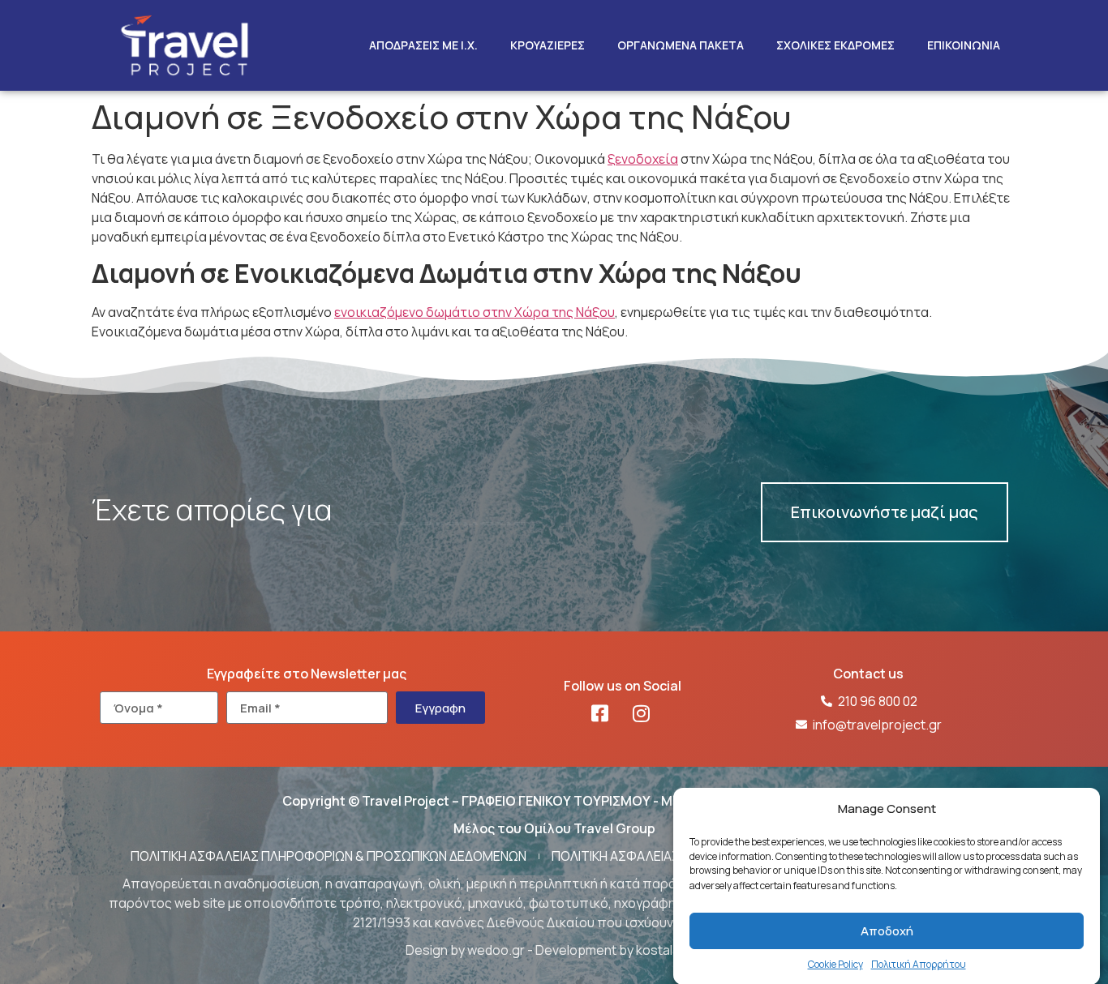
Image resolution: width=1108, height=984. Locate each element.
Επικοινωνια (963, 45)
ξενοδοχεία (643, 159)
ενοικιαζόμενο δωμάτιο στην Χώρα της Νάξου (474, 312)
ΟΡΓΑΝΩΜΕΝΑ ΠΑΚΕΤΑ (680, 45)
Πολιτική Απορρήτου (918, 964)
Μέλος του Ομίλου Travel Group (554, 828)
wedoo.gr (496, 950)
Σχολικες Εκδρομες (835, 45)
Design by (436, 950)
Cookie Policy (835, 964)
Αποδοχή (887, 930)
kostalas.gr (669, 950)
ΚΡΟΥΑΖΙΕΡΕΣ (547, 45)
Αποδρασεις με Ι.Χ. (423, 45)
